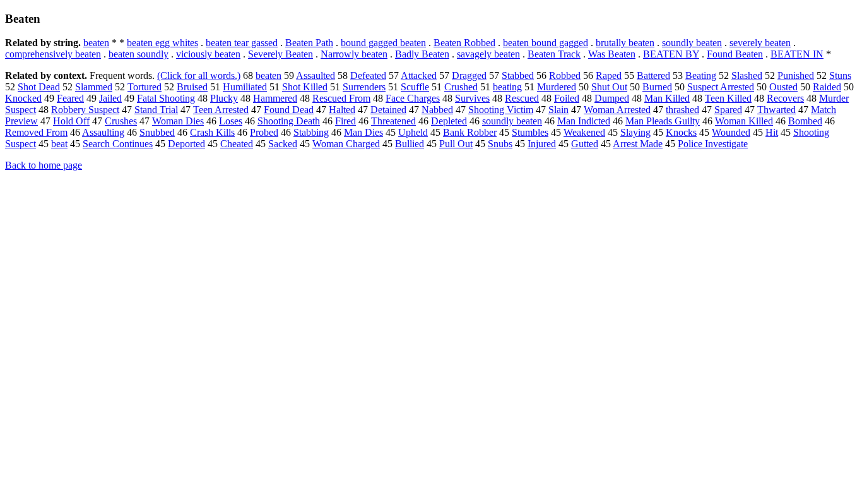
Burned (657, 86)
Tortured (144, 86)
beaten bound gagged (545, 42)
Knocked (23, 98)
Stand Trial (156, 109)
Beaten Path (309, 42)
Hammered (275, 98)
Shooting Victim (500, 109)
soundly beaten (692, 42)
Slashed (746, 75)
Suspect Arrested (720, 86)
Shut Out (609, 86)
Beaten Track (554, 54)
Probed (264, 132)
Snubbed (157, 132)
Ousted (783, 86)
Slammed (93, 86)
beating (507, 86)
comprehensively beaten (53, 54)
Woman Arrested (617, 109)
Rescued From (341, 98)
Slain (558, 109)
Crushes (121, 121)
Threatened (393, 121)
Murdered (556, 86)
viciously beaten (208, 54)
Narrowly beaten (354, 54)
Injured (542, 143)
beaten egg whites (162, 42)
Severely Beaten (280, 54)
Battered (653, 75)
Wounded (731, 132)
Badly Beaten (422, 54)
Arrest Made (638, 143)
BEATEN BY (671, 54)
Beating (700, 75)
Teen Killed (728, 98)
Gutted (584, 143)
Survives (472, 98)
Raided (827, 86)
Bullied (409, 143)
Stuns (840, 75)
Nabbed (437, 109)
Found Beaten (735, 54)
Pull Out (456, 143)
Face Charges (413, 98)
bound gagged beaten (383, 42)
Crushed (461, 86)
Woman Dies (178, 121)
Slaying (635, 132)
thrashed (682, 109)
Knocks (681, 132)
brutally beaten (625, 42)
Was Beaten (611, 54)
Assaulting (103, 132)
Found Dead (289, 109)
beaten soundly (138, 54)
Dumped (611, 98)
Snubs (500, 143)
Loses (230, 121)
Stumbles (530, 132)
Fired (345, 121)
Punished (795, 75)
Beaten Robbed (464, 42)
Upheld (413, 132)
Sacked (282, 143)
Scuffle (415, 86)
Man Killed (667, 98)
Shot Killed (305, 86)
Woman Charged (346, 143)
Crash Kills (212, 132)
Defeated (368, 75)
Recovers (785, 98)
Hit (771, 132)
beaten (96, 42)
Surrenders (364, 86)
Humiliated (245, 86)
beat (59, 143)
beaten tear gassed (242, 42)
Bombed (805, 121)
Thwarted (776, 109)
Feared (70, 98)
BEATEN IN (797, 54)
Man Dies (363, 132)
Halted (342, 109)
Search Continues (118, 143)
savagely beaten (488, 54)
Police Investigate (713, 143)
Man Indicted (583, 121)
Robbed (565, 75)
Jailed (110, 98)
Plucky (224, 98)
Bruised (192, 86)
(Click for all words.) (198, 75)
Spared (728, 109)
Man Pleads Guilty (662, 121)
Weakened (584, 132)
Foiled (566, 98)
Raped (609, 75)
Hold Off (71, 121)
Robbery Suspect (85, 109)
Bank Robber (470, 132)
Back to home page (43, 165)
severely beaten (760, 42)
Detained (388, 109)
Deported (186, 143)
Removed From (36, 132)
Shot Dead (39, 86)
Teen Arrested (221, 109)
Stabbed (518, 75)
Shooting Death (288, 121)
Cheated (236, 143)
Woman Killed (744, 121)
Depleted (449, 121)
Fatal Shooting (166, 98)
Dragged (469, 75)
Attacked (419, 75)
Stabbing (311, 132)
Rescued (522, 98)
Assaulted (315, 75)
